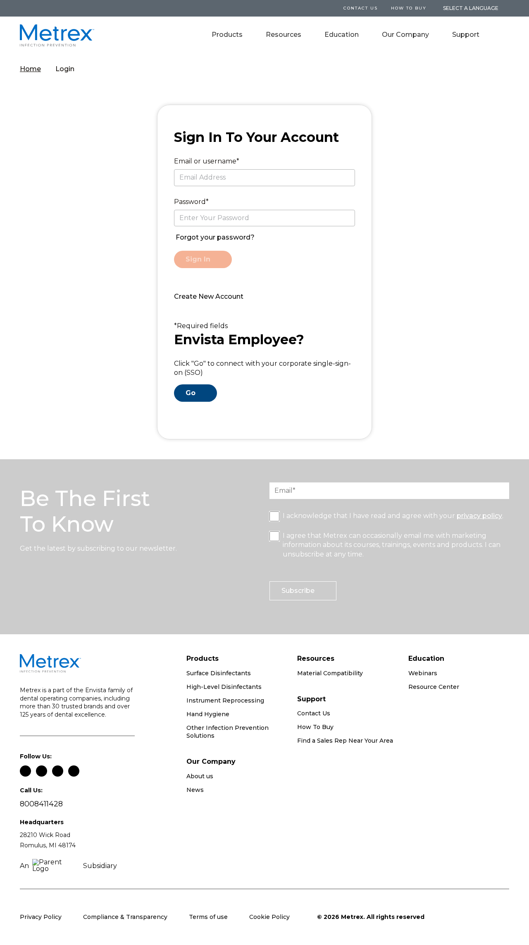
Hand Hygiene (207, 714)
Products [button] (227, 34)
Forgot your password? (215, 237)
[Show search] (503, 35)
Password (190, 202)
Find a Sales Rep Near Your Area (345, 740)
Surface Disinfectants (218, 673)
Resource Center (433, 687)
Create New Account (208, 296)
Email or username (205, 161)
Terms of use (208, 917)
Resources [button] (283, 34)
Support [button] (465, 34)
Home (30, 69)
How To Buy (409, 8)
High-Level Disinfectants (224, 687)
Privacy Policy (41, 917)
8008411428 (41, 804)
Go (190, 393)
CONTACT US (360, 8)
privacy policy (479, 516)
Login (64, 69)
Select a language (470, 8)
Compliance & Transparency (125, 917)
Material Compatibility (330, 673)
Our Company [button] (405, 34)
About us (199, 776)
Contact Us (313, 713)
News (195, 790)
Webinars (422, 673)
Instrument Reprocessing (225, 700)
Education (341, 34)
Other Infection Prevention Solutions (227, 732)
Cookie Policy (269, 917)
